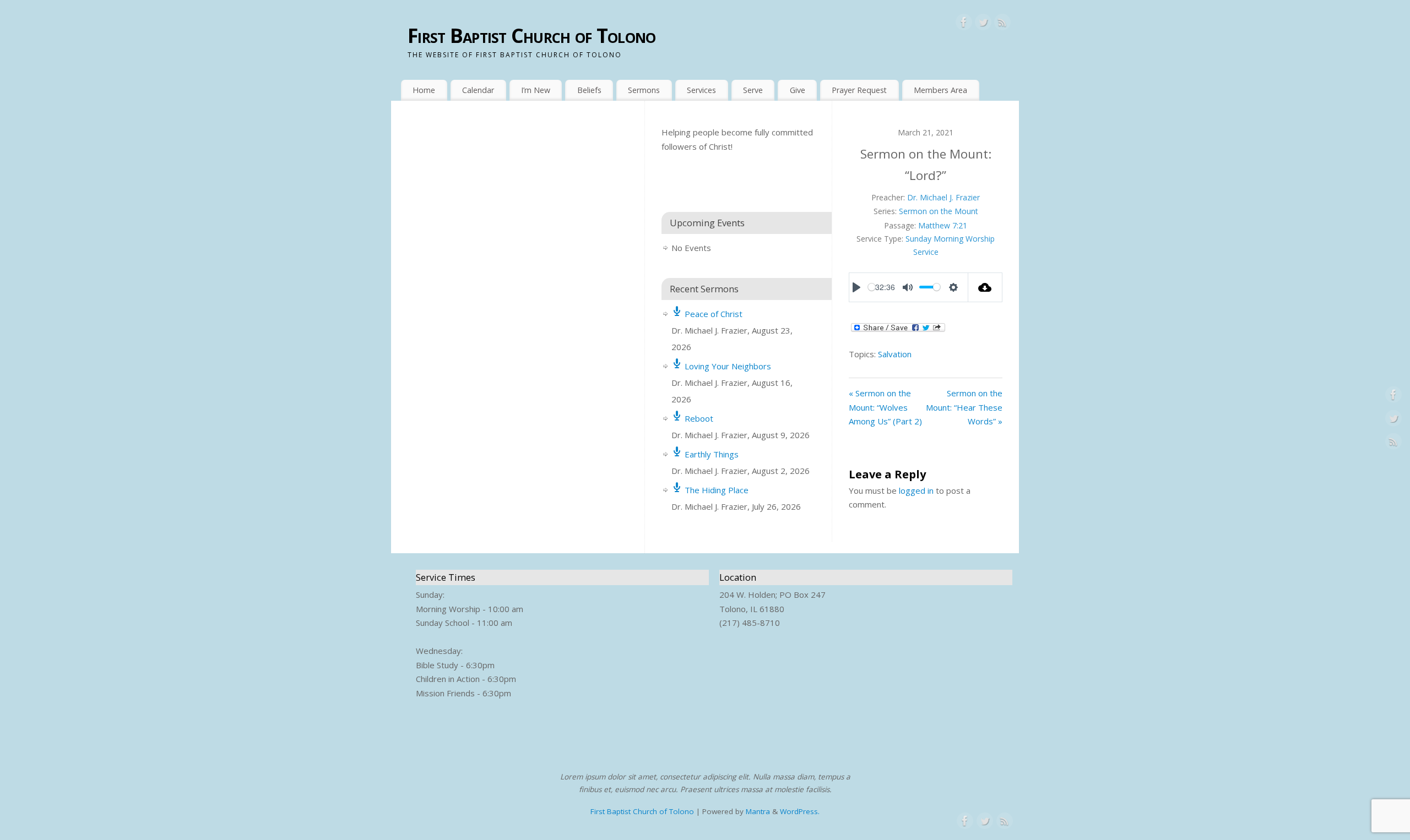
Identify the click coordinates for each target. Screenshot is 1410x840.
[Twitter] (983, 24)
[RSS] (1002, 24)
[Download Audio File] (985, 287)
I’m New (535, 90)
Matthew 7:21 (942, 225)
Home (424, 90)
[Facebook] (964, 24)
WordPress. (800, 811)
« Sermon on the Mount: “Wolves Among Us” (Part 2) (885, 407)
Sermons (644, 90)
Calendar (478, 90)
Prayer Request (859, 90)
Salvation (895, 353)
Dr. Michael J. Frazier (943, 197)
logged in (916, 490)
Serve (753, 90)
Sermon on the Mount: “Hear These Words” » (964, 407)
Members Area (940, 90)
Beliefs (589, 90)
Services (701, 90)
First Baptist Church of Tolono (531, 35)
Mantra (758, 811)
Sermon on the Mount (938, 211)
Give (797, 90)
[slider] (871, 287)
